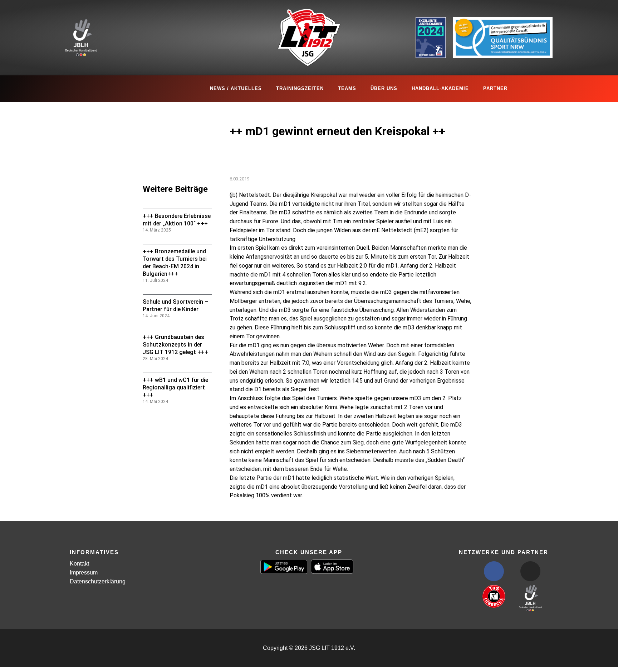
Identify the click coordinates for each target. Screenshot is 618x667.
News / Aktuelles (236, 88)
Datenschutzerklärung (98, 581)
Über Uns (384, 88)
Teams (347, 88)
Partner (495, 88)
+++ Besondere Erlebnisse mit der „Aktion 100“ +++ (177, 220)
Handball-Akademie (440, 88)
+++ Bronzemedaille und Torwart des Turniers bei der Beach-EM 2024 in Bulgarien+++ (175, 262)
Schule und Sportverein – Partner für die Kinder (175, 305)
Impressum (84, 572)
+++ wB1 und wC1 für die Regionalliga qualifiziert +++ (175, 387)
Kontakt (79, 564)
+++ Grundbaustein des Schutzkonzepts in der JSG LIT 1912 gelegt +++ (175, 344)
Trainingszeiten (300, 88)
